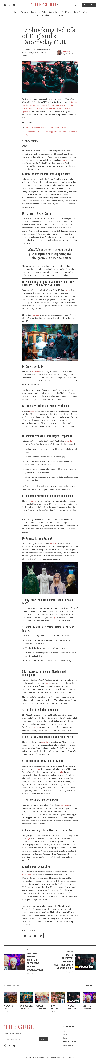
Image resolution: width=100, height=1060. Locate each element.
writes (67, 290)
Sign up (65, 1031)
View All (88, 986)
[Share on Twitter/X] (30, 936)
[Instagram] (14, 5)
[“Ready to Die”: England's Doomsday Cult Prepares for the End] (10, 997)
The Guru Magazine (38, 1057)
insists (33, 501)
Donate (24, 12)
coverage (66, 160)
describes (69, 441)
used (38, 769)
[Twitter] (9, 5)
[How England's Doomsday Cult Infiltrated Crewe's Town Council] (58, 997)
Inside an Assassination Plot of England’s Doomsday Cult (42, 1007)
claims (31, 410)
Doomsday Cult (38, 12)
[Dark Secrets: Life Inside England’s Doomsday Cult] (26, 997)
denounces (35, 371)
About (15, 12)
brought (36, 727)
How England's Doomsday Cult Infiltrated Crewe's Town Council (57, 1007)
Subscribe (88, 5)
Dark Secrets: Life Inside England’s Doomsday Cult (26, 1007)
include (60, 504)
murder (49, 683)
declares (53, 543)
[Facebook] (5, 5)
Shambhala (54, 12)
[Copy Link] (41, 936)
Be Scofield (66, 51)
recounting (26, 874)
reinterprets (64, 805)
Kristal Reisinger (45, 15)
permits (36, 314)
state (49, 224)
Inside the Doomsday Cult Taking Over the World (46, 127)
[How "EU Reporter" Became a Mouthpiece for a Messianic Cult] (73, 997)
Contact (59, 15)
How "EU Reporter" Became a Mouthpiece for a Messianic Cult (63, 962)
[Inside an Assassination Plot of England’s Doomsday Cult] (42, 997)
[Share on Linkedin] (35, 936)
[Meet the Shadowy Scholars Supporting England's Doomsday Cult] (89, 997)
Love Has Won (80, 12)
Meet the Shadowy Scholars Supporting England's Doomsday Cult (35, 961)
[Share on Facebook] (25, 936)
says (54, 617)
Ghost (57, 1057)
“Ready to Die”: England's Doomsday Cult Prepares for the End (10, 1007)
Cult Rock (66, 12)
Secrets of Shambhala (69, 1041)
